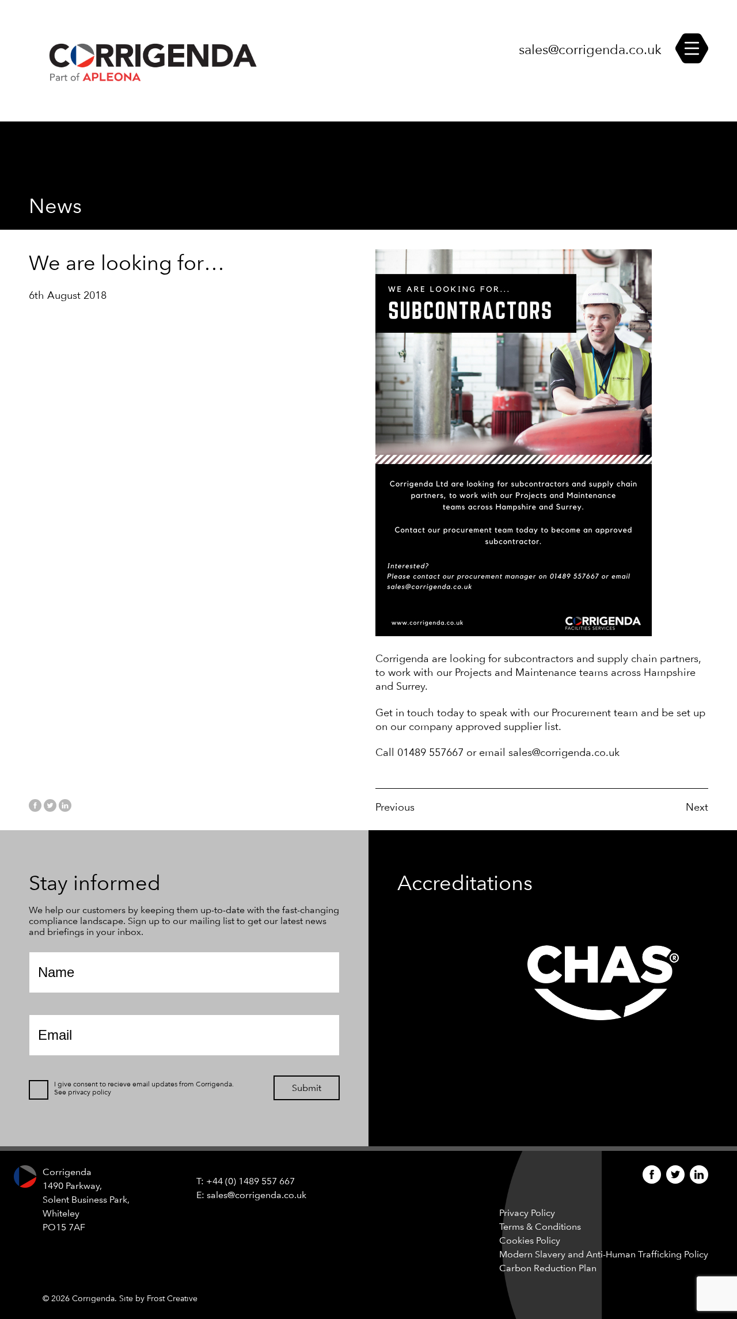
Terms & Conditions (540, 1226)
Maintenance (547, 672)
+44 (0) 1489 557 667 (250, 1181)
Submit (306, 1087)
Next (697, 807)
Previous (395, 807)
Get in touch (404, 712)
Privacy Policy (527, 1212)
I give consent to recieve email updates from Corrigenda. (144, 1084)
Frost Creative (172, 1298)
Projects (475, 672)
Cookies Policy (529, 1240)
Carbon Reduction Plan (548, 1268)
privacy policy (89, 1092)
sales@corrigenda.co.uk (590, 49)
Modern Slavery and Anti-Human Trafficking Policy (603, 1254)
